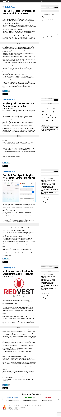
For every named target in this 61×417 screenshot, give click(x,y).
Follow (56, 1)
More (35, 1)
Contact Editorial (21, 405)
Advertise (51, 1)
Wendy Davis (6, 15)
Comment (5, 93)
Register (46, 1)
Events (20, 1)
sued (8, 47)
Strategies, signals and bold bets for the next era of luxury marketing (49, 37)
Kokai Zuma (20, 209)
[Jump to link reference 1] (2, 159)
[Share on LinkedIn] (6, 91)
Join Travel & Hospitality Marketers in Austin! (49, 34)
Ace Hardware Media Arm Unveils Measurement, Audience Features (47, 23)
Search (38, 1)
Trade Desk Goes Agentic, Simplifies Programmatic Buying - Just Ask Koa (48, 20)
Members (30, 1)
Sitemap (30, 405)
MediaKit (15, 405)
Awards (25, 1)
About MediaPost (10, 405)
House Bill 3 (8, 31)
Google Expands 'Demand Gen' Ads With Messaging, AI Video (48, 17)
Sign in (41, 1)
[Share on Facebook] (4, 91)
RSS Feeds (26, 405)
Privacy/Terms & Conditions (37, 405)
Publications (15, 1)
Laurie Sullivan (6, 108)
